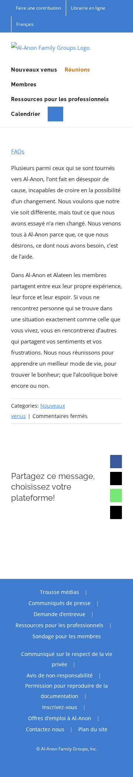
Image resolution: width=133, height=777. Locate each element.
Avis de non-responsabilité (60, 675)
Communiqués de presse (59, 603)
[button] (55, 114)
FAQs (17, 151)
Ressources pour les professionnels (59, 625)
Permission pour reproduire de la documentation (66, 691)
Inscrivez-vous (59, 707)
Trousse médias (59, 591)
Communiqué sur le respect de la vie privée (66, 659)
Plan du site (93, 729)
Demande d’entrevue (59, 614)
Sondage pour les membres (67, 636)
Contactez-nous (45, 729)
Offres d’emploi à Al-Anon (59, 718)
